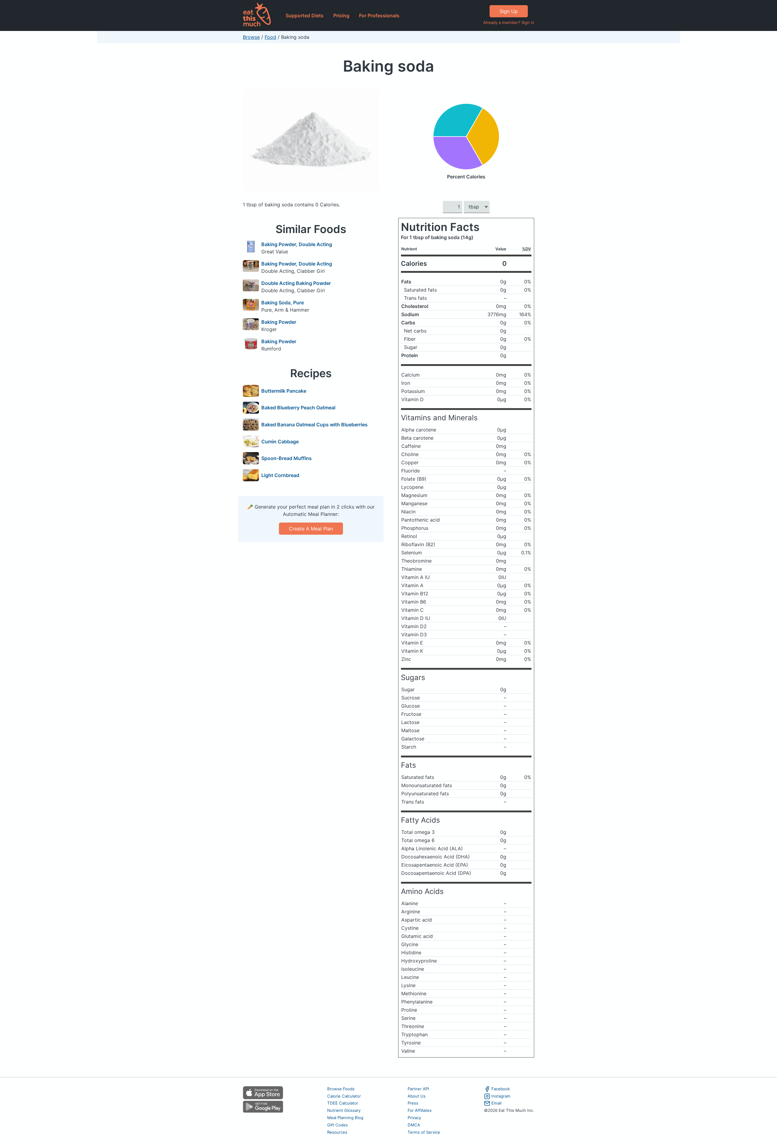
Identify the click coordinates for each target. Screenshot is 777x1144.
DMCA (414, 1124)
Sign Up (509, 11)
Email (496, 1103)
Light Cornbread (280, 475)
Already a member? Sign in (508, 22)
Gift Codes (337, 1124)
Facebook (500, 1088)
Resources (337, 1132)
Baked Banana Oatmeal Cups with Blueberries (314, 424)
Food (270, 37)
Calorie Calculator (344, 1096)
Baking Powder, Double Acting (296, 244)
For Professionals (379, 15)
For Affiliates (420, 1110)
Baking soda (388, 66)
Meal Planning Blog (345, 1117)
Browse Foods (341, 1088)
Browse (251, 37)
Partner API (418, 1088)
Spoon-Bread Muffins (286, 458)
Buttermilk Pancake (283, 391)
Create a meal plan (311, 529)
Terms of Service (424, 1132)
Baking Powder (278, 322)
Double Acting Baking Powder (296, 283)
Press (413, 1103)
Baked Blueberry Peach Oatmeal (298, 407)
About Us (417, 1096)
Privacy (414, 1117)
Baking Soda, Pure (282, 303)
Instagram (501, 1096)
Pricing (341, 15)
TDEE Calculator (342, 1103)
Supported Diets (305, 15)
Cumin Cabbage (280, 441)
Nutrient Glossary (344, 1110)
